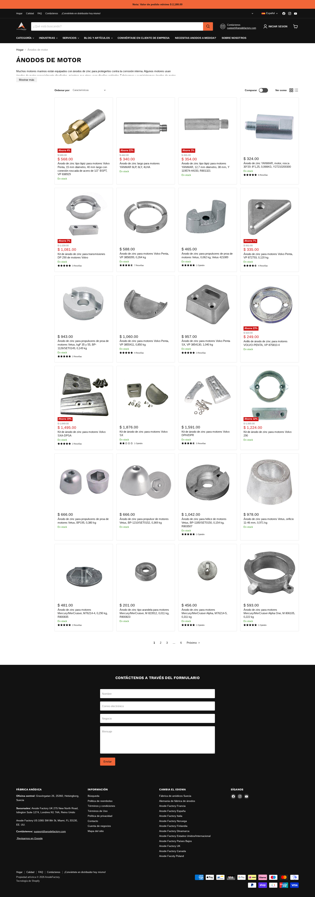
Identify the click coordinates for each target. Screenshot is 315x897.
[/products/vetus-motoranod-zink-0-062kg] (208, 217)
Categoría (24, 37)
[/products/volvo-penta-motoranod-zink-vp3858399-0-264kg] (146, 217)
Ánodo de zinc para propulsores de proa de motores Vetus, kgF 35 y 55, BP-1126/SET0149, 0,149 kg (83, 344)
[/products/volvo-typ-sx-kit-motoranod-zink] (146, 395)
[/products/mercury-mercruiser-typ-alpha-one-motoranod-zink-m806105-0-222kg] (270, 573)
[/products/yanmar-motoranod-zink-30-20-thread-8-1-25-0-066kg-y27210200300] (270, 127)
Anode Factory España (172, 811)
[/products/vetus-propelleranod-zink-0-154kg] (208, 483)
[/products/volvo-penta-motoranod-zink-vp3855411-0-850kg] (146, 304)
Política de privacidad (100, 815)
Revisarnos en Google (29, 838)
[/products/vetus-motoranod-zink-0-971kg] (270, 483)
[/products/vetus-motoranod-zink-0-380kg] (84, 483)
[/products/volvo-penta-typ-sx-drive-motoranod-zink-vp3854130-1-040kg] (208, 304)
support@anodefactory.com (241, 28)
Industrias (47, 37)
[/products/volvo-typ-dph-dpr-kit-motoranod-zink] (208, 395)
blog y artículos (97, 37)
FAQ (40, 13)
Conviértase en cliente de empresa (144, 37)
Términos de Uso (98, 811)
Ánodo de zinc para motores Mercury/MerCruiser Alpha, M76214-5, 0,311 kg (204, 613)
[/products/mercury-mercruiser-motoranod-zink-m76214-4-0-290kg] (84, 573)
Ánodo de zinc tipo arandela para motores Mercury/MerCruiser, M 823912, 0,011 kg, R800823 (144, 613)
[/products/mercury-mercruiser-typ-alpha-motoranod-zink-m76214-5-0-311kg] (208, 573)
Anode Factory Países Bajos (175, 841)
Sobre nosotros (234, 37)
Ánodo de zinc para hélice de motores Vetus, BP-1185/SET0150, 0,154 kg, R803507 (204, 522)
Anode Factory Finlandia (173, 825)
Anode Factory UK (169, 846)
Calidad (30, 13)
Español (270, 13)
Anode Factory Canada (172, 851)
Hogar (19, 13)
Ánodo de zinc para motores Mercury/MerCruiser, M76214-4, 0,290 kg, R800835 (83, 613)
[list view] (296, 90)
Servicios (70, 37)
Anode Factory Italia (170, 815)
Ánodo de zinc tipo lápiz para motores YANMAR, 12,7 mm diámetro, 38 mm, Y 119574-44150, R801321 (206, 167)
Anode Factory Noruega (173, 821)
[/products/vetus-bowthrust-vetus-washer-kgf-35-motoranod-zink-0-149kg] (84, 304)
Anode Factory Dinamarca (174, 831)
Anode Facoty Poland (171, 856)
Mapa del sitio (96, 831)
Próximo (192, 642)
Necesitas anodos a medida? (195, 37)
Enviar (108, 761)
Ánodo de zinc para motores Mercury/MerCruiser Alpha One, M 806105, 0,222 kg (269, 613)
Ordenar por (62, 90)
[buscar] (208, 26)
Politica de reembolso (100, 801)
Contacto (93, 821)
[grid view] (291, 90)
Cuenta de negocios (99, 825)
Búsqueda (93, 795)
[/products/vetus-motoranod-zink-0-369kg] (146, 483)
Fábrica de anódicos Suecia (175, 795)
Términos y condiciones (101, 805)
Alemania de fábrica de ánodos (177, 801)
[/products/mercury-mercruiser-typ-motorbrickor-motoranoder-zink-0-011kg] (146, 573)
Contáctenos (51, 13)
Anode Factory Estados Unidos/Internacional (185, 835)
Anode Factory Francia (172, 805)
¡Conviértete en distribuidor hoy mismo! (81, 13)
